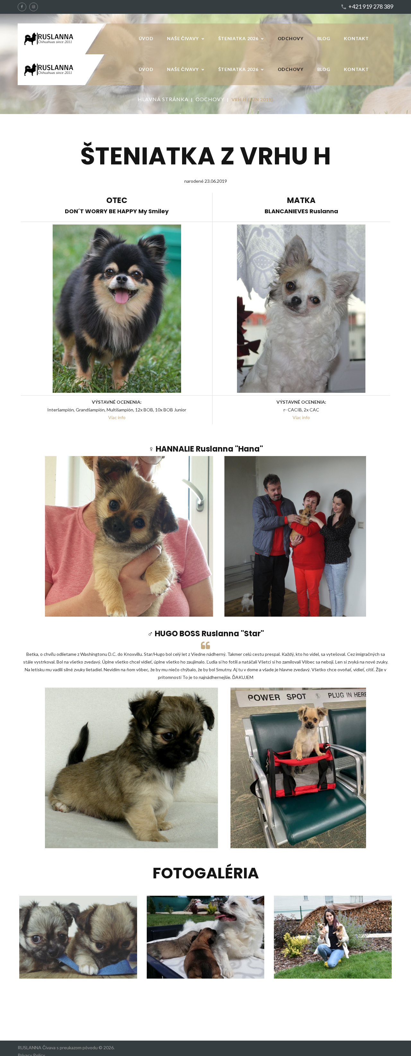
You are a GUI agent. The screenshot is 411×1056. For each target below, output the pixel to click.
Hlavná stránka (163, 99)
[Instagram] (33, 7)
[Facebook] (22, 7)
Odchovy (210, 99)
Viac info (117, 417)
